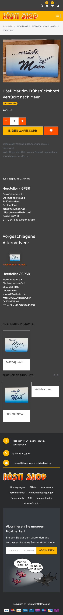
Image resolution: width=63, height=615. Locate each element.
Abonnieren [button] (46, 550)
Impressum (47, 487)
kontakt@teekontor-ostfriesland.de (31, 463)
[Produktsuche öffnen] (42, 5)
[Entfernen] (6, 121)
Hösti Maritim (10, 103)
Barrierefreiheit (17, 492)
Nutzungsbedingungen (41, 492)
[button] (51, 130)
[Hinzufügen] (22, 121)
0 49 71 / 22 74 (21, 453)
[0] (46, 5)
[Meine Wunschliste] (52, 5)
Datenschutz (17, 498)
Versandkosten (44, 498)
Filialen (33, 487)
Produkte (7, 26)
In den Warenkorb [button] (22, 130)
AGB (30, 498)
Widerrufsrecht (31, 503)
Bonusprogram (18, 487)
